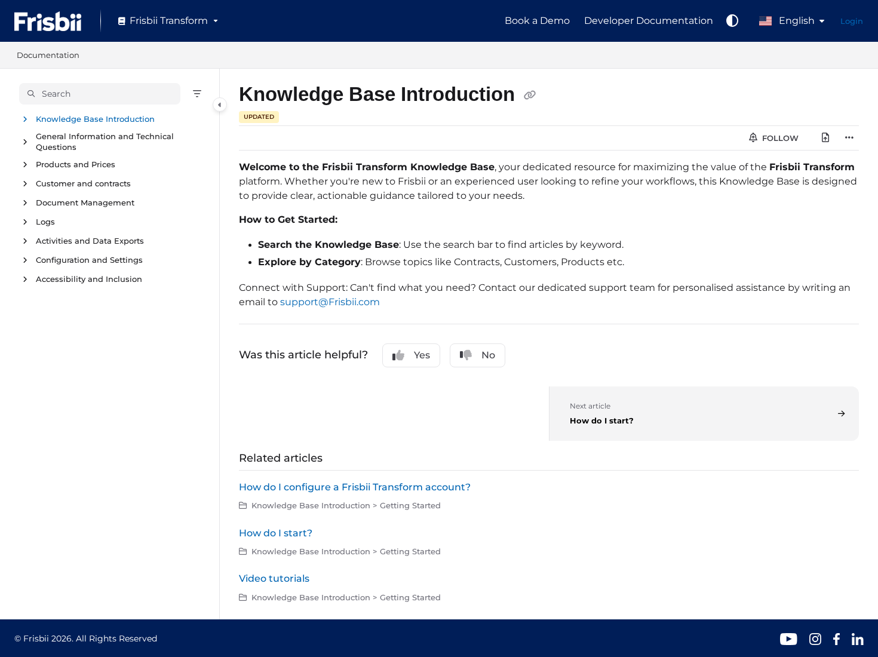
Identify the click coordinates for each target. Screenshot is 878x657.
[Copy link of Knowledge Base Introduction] (529, 96)
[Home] (47, 21)
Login (851, 21)
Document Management (85, 203)
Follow (779, 138)
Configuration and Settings (89, 260)
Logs (45, 222)
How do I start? (275, 533)
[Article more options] (849, 138)
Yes (422, 355)
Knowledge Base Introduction (95, 119)
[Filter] (197, 94)
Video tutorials (274, 578)
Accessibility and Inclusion (89, 279)
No (488, 355)
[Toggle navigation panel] (220, 104)
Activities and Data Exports (90, 241)
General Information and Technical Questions (105, 141)
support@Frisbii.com (330, 302)
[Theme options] (732, 20)
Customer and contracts (83, 184)
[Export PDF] (825, 138)
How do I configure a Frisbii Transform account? (355, 487)
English (795, 20)
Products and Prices (75, 165)
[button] (99, 94)
